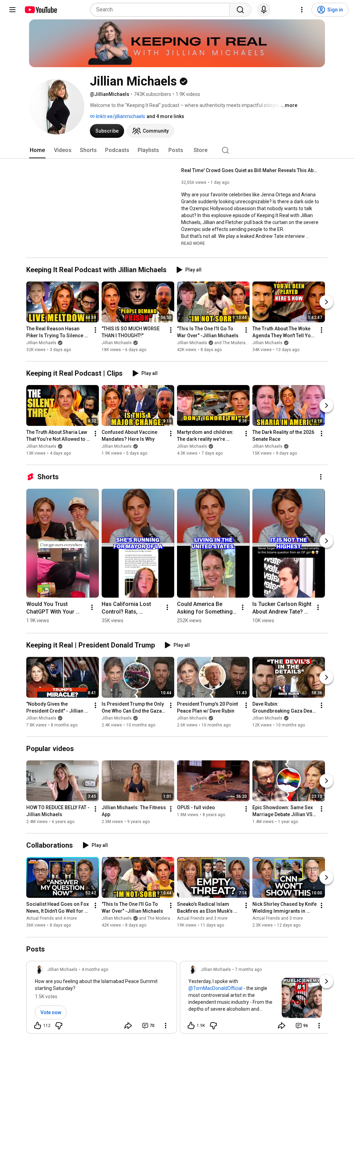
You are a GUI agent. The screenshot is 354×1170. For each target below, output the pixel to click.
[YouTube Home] (40, 9)
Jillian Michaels (41, 342)
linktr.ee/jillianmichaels (120, 116)
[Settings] (302, 10)
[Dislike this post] (58, 1025)
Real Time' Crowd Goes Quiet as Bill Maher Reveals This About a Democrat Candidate (250, 170)
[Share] (128, 1026)
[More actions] (95, 330)
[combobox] (162, 10)
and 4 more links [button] (165, 116)
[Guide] (12, 10)
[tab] (37, 150)
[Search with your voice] (264, 10)
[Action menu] (166, 1026)
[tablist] (177, 150)
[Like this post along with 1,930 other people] (191, 1025)
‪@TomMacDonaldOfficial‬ (215, 988)
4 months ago (95, 969)
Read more (193, 243)
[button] (193, 243)
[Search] (240, 10)
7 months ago (248, 969)
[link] (101, 999)
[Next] (326, 302)
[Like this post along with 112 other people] (37, 1025)
